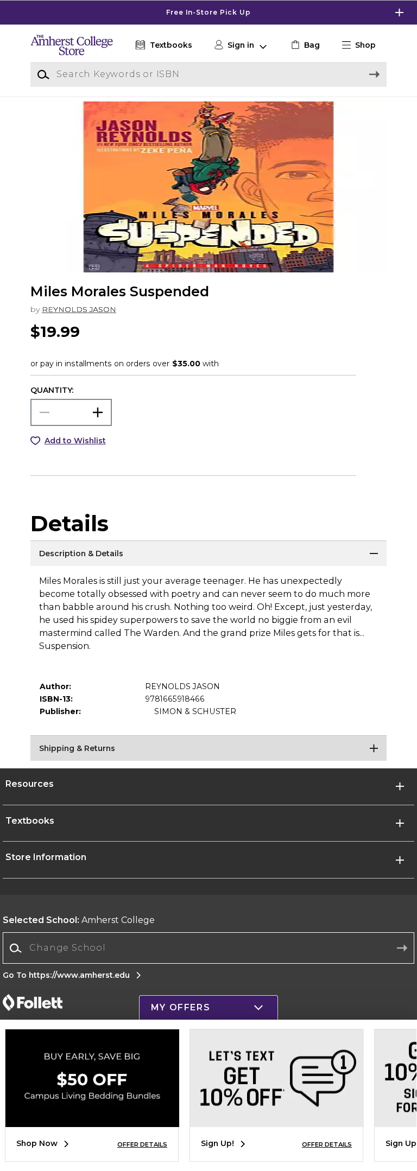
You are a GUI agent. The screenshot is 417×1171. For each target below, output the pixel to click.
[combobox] (208, 948)
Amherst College (79, 920)
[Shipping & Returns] (208, 749)
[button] (208, 12)
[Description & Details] (208, 554)
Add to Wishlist (75, 441)
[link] (304, 45)
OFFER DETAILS (142, 1144)
